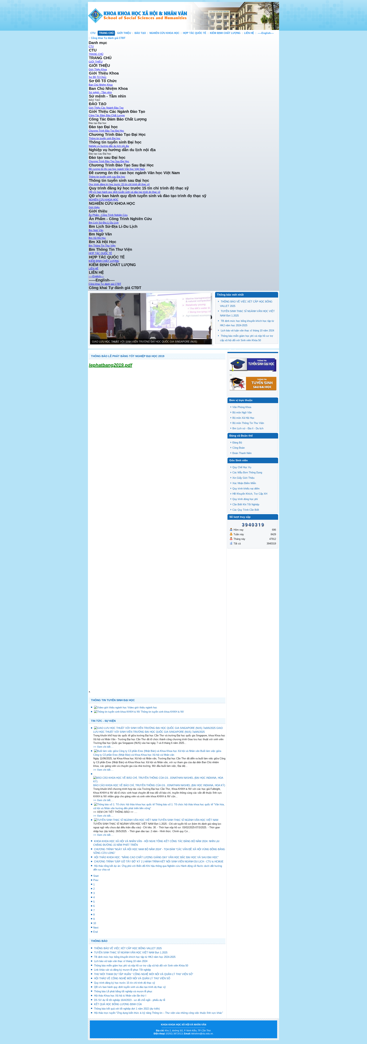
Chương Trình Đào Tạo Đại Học (106, 130)
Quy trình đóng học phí (245, 499)
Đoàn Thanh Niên (242, 453)
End (95, 931)
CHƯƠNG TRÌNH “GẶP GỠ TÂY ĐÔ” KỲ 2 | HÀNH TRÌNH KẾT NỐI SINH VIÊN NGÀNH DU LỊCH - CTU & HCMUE (158, 861)
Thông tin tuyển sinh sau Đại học (107, 176)
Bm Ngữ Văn (96, 230)
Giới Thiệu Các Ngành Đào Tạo (106, 107)
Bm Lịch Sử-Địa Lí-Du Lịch (104, 222)
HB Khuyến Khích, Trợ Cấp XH (249, 493)
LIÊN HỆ (249, 33)
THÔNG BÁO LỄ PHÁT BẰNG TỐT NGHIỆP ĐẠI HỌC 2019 (127, 356)
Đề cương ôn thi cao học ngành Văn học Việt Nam (117, 169)
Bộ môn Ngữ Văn (242, 412)
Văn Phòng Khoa (241, 407)
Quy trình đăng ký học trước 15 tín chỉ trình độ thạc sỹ (119, 184)
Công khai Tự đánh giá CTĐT (108, 38)
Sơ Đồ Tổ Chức (97, 77)
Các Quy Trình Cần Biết (245, 509)
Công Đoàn (238, 447)
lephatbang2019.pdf (110, 365)
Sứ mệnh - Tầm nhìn (100, 92)
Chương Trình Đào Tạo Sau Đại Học (109, 161)
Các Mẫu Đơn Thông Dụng (247, 472)
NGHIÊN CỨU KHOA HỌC (164, 33)
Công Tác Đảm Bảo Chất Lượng (107, 115)
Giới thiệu (94, 207)
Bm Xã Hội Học (97, 238)
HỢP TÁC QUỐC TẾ (194, 33)
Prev (95, 880)
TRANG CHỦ (106, 33)
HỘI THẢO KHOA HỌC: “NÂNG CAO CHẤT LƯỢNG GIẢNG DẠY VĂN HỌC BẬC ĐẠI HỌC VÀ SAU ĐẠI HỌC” (156, 857)
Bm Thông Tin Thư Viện (102, 245)
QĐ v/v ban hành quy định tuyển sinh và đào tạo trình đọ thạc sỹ (124, 192)
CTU (92, 33)
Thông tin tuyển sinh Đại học (104, 138)
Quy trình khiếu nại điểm (246, 488)
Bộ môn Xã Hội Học (243, 417)
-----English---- (266, 33)
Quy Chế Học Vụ (241, 467)
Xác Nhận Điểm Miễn (244, 483)
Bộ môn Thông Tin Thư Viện (248, 423)
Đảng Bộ (237, 442)
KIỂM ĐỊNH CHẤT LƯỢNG (225, 33)
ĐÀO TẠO (140, 33)
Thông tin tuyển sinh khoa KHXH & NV (162, 711)
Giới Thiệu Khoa (98, 69)
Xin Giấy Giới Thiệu (243, 477)
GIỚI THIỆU (124, 33)
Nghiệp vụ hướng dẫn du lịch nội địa (109, 146)
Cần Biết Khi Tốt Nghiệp (245, 504)
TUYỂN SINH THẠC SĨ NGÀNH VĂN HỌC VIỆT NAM (188, 820)
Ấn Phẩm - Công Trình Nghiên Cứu (108, 215)
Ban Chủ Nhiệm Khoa (101, 84)
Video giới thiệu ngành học (142, 707)
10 (94, 923)
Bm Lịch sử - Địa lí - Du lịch (247, 428)
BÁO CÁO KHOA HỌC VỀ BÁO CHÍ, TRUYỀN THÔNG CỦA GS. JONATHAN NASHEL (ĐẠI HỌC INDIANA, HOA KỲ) (159, 785)
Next (95, 927)
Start (96, 875)
